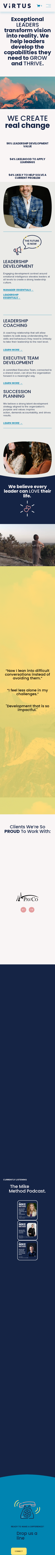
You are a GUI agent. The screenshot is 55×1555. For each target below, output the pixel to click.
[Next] (31, 909)
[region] (27, 902)
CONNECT (19, 1551)
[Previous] (23, 909)
